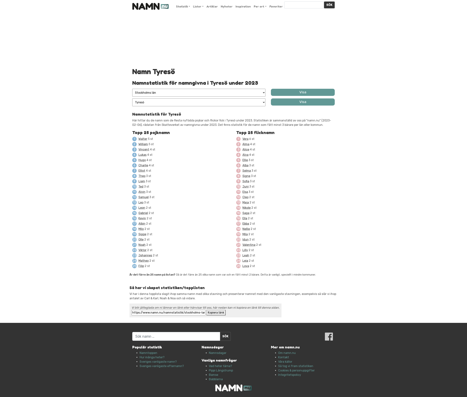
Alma (245, 144)
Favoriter (276, 6)
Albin (141, 223)
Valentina (248, 245)
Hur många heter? (152, 357)
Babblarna (216, 379)
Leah (245, 255)
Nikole (246, 207)
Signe (246, 176)
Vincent (143, 149)
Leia (245, 260)
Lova (245, 266)
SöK (329, 5)
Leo (140, 202)
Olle (141, 239)
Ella (244, 218)
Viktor (142, 250)
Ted (140, 186)
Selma (246, 170)
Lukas (142, 154)
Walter (142, 139)
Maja (245, 202)
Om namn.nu (287, 353)
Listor (197, 6)
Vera (245, 139)
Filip (141, 266)
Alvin (141, 192)
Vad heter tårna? (220, 366)
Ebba (245, 223)
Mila (245, 234)
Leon (141, 207)
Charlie (143, 165)
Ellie (245, 160)
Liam (141, 181)
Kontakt (283, 357)
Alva (245, 154)
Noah (142, 245)
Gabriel (143, 213)
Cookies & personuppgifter (296, 370)
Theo (141, 176)
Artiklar (212, 6)
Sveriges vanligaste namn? (158, 361)
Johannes (145, 255)
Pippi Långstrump (221, 370)
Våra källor (285, 361)
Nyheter (227, 6)
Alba (245, 165)
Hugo (142, 160)
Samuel (143, 197)
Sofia (245, 181)
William (143, 144)
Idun (245, 239)
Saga (245, 213)
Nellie (246, 229)
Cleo (245, 197)
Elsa (245, 192)
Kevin (142, 218)
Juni (245, 186)
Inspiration (243, 6)
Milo (141, 229)
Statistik (182, 6)
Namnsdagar (217, 353)
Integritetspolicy (289, 375)
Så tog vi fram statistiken (295, 366)
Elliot (141, 170)
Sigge (142, 234)
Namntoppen (148, 353)
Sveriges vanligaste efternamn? (162, 366)
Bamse (213, 375)
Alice (245, 149)
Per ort (259, 6)
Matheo (143, 260)
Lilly (245, 250)
